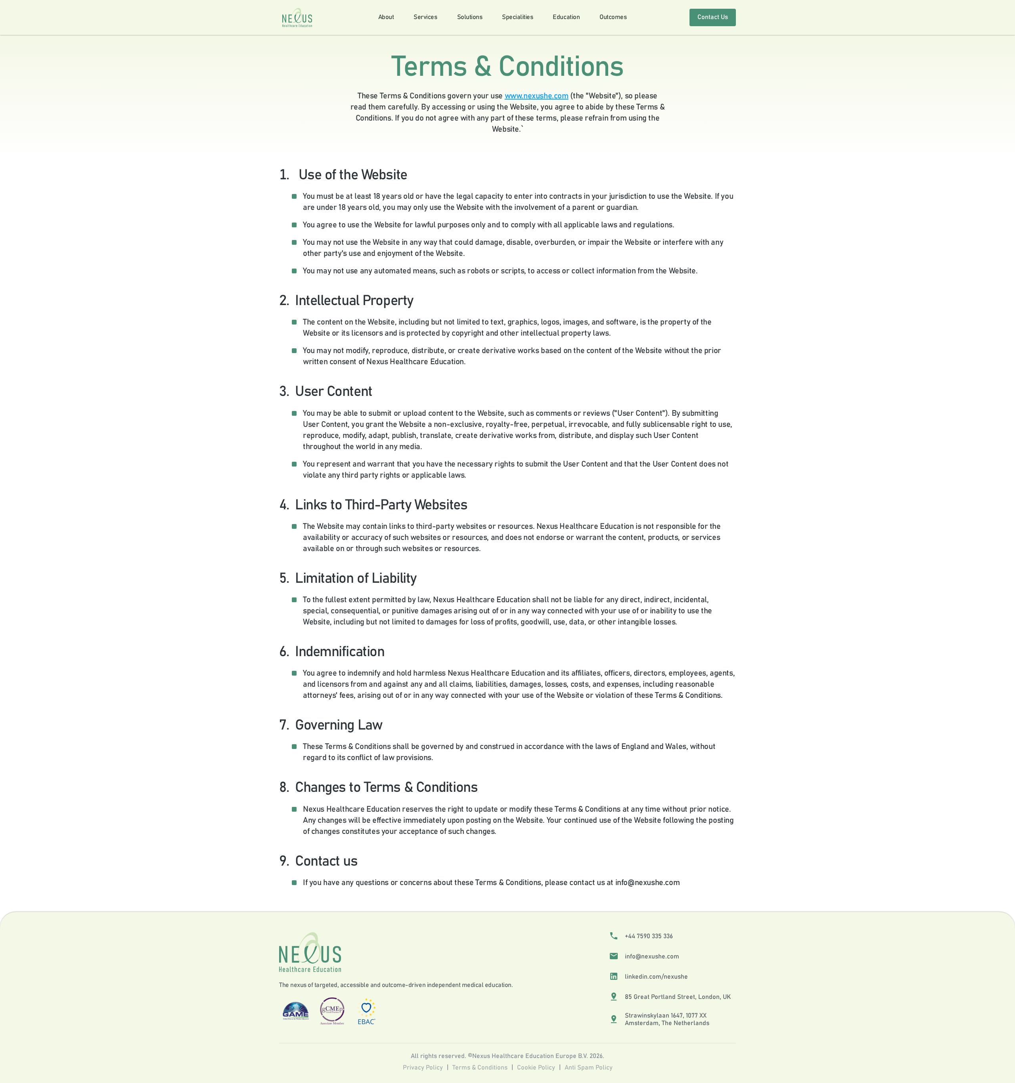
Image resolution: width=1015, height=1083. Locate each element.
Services (425, 17)
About (386, 17)
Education (566, 17)
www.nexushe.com (537, 96)
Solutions (470, 17)
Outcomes (612, 17)
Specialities (517, 17)
